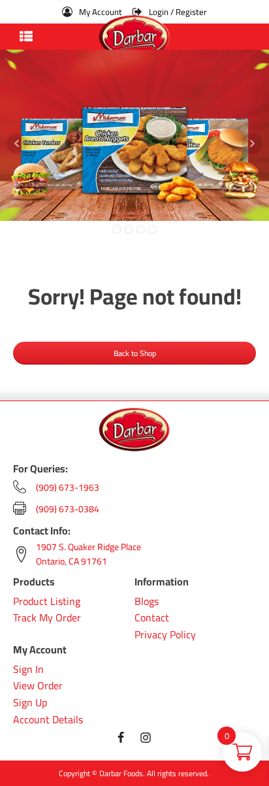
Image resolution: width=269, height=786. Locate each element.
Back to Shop (135, 353)
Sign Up (30, 703)
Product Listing (46, 601)
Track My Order (47, 618)
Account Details (48, 720)
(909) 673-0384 (67, 509)
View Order (38, 686)
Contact (151, 618)
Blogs (146, 601)
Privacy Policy (165, 635)
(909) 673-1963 (67, 487)
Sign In (28, 669)
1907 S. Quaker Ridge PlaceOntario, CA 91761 (88, 554)
